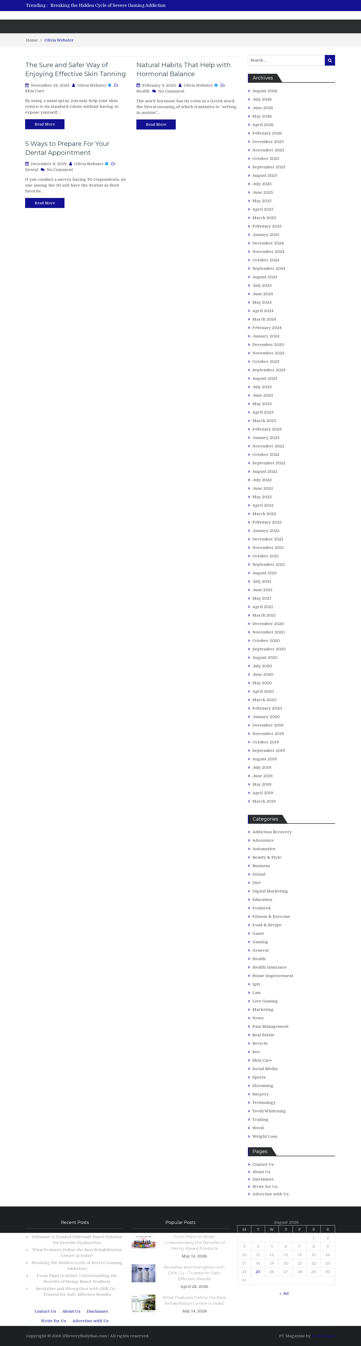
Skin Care (34, 91)
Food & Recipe (266, 925)
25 (258, 1271)
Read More (45, 124)
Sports (259, 1077)
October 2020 (266, 640)
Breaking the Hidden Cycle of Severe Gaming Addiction (108, 5)
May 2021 (261, 598)
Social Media (264, 1068)
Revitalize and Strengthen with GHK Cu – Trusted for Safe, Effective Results (194, 1273)
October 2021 (265, 556)
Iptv (256, 984)
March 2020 (264, 699)
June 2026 (262, 107)
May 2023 (262, 403)
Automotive (264, 849)
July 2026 (262, 99)
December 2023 (268, 344)
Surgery (260, 1094)
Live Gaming (265, 1001)
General (260, 950)
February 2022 (267, 522)
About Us (261, 1171)
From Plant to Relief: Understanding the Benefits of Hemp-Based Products (194, 1242)
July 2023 (262, 387)
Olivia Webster (92, 85)
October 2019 (265, 742)
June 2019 (262, 776)
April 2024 (263, 310)
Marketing (263, 1009)
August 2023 (264, 378)
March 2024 (264, 319)
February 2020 (267, 708)
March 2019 (264, 801)
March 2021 (264, 615)
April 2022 (263, 505)
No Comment (171, 91)
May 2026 (262, 116)
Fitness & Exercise (271, 916)
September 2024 (268, 268)
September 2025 (268, 167)
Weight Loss (264, 1136)
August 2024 (264, 277)
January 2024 (265, 336)
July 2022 (262, 480)
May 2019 (261, 784)
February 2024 (267, 327)
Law (256, 992)
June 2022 (262, 488)
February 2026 (267, 133)
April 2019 (262, 792)
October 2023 (265, 361)
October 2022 (265, 454)
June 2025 (262, 192)
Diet (256, 882)
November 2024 (268, 251)
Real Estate (263, 1035)
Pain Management (270, 1026)
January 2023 (265, 437)
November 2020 (268, 632)
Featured (261, 908)
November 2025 (268, 150)
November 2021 (268, 547)
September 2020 (269, 649)
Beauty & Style (266, 857)
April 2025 (263, 209)
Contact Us (263, 1164)
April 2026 (263, 124)
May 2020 (262, 683)
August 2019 (264, 759)
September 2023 (268, 370)
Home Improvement (272, 975)
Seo (256, 1051)
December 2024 (268, 243)
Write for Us (264, 1186)
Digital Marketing (270, 891)
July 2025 (262, 184)
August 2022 (264, 471)
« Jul (284, 1293)
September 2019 (268, 750)
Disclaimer (263, 1179)
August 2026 (264, 91)
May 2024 (262, 302)
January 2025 (265, 234)
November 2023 (268, 353)
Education (262, 899)
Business (261, 865)
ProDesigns (323, 1336)
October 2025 (265, 158)
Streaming (263, 1085)
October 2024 (265, 260)
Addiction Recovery (272, 832)
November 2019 (268, 733)
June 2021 (262, 590)
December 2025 (268, 141)
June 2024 (262, 294)
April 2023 (263, 412)
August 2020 (264, 657)
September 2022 (268, 463)
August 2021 (264, 573)
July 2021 (261, 581)
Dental (31, 169)
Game (258, 933)
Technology (264, 1102)
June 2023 (262, 395)
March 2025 (264, 217)
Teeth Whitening (269, 1111)
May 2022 (262, 496)
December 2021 (267, 539)
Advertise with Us (270, 1194)
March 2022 (264, 513)
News (257, 1018)
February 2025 (267, 226)
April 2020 (263, 691)
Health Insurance (269, 967)
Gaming (260, 942)
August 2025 (264, 175)
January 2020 (266, 716)
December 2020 (268, 623)
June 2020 (262, 674)
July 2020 (262, 666)
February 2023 (267, 429)
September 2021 (268, 564)
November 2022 (268, 446)
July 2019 (261, 767)
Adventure (263, 840)
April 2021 (262, 606)
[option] (130, 5)
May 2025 (262, 200)
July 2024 (262, 285)
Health (143, 91)
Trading (260, 1119)
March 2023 (264, 420)
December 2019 (268, 725)
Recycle (260, 1043)
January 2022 (265, 530)
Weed (258, 1128)
